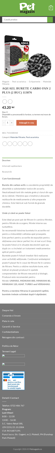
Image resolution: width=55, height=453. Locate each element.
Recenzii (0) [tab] (7, 172)
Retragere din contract (13, 337)
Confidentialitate (10, 332)
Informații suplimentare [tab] (12, 166)
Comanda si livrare (11, 316)
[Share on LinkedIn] (30, 143)
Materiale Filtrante (17, 137)
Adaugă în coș (26, 123)
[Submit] (50, 19)
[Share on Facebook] (9, 143)
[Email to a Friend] (20, 143)
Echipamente (34, 82)
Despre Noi (7, 310)
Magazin (5, 82)
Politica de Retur (10, 346)
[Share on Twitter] (15, 143)
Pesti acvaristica (19, 82)
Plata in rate (8, 321)
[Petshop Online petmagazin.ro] (27, 8)
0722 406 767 (17, 406)
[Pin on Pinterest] (25, 143)
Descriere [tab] (6, 160)
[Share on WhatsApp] (4, 143)
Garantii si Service (11, 327)
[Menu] (4, 8)
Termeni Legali (9, 351)
